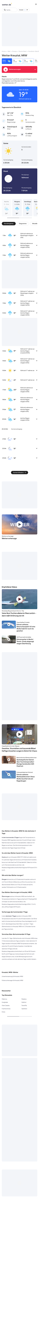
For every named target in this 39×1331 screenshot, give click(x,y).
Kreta (3, 1012)
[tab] (9, 223)
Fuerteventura (6, 1008)
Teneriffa (24, 1005)
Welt (9, 51)
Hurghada (5, 1002)
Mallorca (4, 999)
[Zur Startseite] (7, 4)
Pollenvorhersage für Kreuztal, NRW (12, 980)
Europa (14, 51)
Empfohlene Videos (9, 587)
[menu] (36, 4)
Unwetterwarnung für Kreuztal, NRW (12, 976)
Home (4, 51)
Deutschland (22, 51)
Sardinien (24, 1008)
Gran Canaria (5, 1005)
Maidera (24, 999)
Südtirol (24, 1002)
